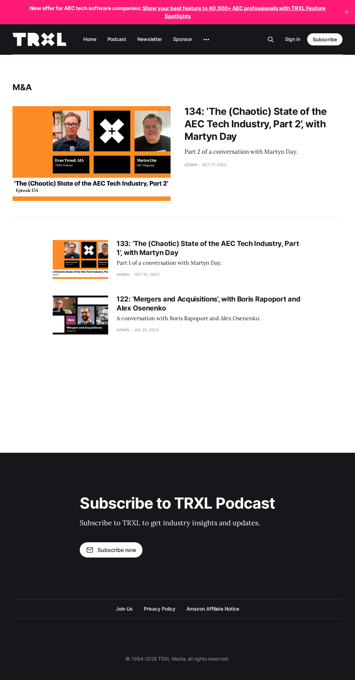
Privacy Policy (159, 609)
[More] (206, 39)
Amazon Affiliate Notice (213, 609)
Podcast (116, 39)
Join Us (124, 609)
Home (89, 39)
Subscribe (325, 39)
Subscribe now (116, 549)
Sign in (292, 39)
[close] (346, 12)
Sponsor (182, 39)
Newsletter (149, 39)
